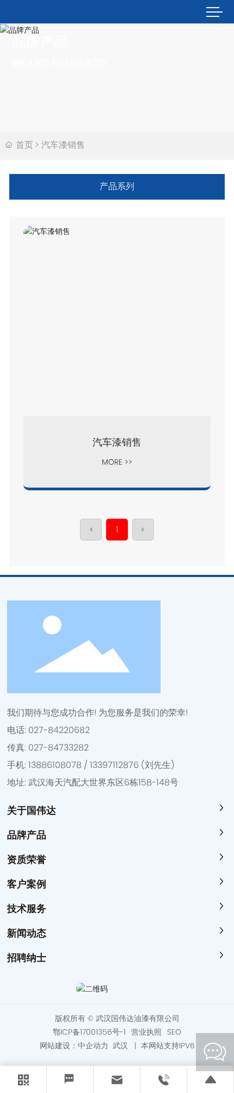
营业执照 (146, 1031)
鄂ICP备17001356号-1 (89, 1032)
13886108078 (55, 765)
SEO (174, 1031)
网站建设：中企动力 (75, 1045)
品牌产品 (40, 42)
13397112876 (114, 765)
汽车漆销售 (117, 442)
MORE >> (117, 462)
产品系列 (117, 186)
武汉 (120, 1045)
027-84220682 (59, 730)
